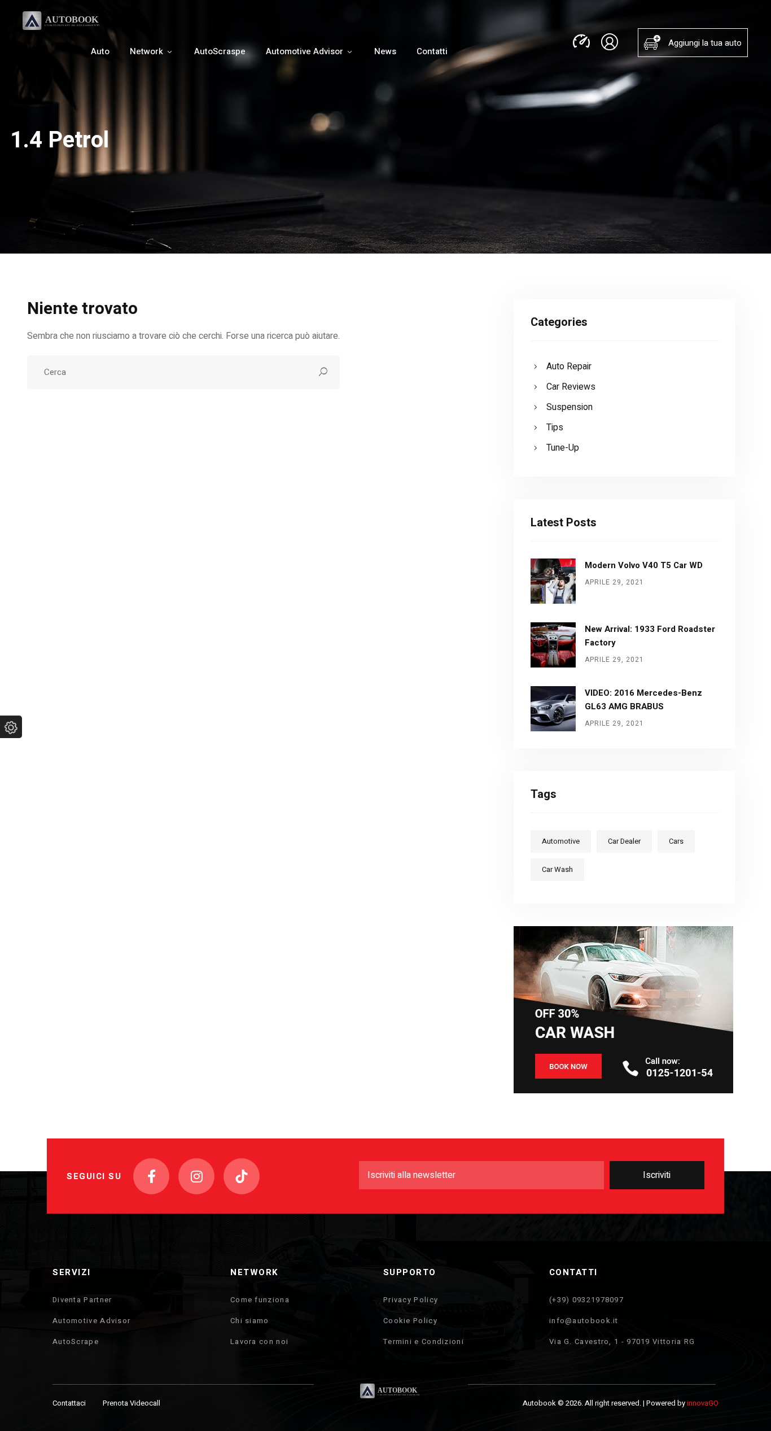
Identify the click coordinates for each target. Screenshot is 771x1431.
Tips (554, 427)
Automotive (561, 841)
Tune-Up (562, 448)
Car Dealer (624, 841)
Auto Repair (569, 366)
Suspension (569, 407)
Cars (676, 841)
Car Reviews (570, 387)
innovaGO (703, 1403)
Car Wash (557, 869)
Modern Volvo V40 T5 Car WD (644, 565)
